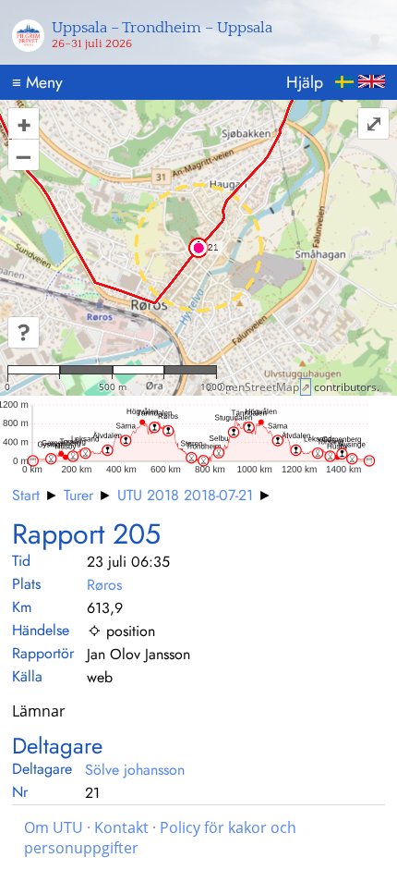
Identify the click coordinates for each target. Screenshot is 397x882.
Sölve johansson (135, 769)
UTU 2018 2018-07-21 (185, 495)
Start (26, 495)
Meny (37, 82)
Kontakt (121, 827)
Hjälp (304, 82)
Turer (78, 495)
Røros (104, 584)
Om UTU (53, 827)
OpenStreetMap (258, 387)
